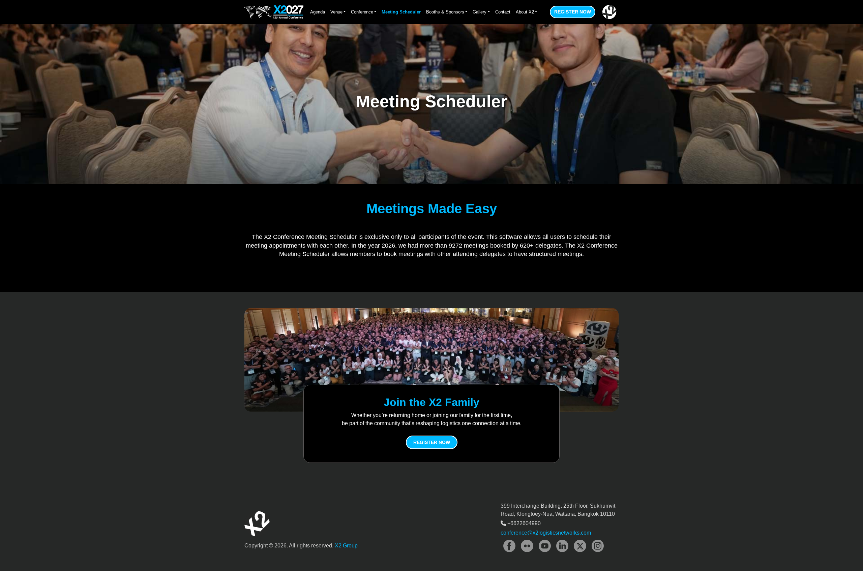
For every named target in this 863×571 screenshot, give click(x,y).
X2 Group (346, 545)
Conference (362, 11)
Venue (336, 11)
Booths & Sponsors (445, 11)
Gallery (479, 11)
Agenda (317, 11)
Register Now (572, 11)
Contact (502, 11)
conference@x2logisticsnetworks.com (546, 533)
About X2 (525, 11)
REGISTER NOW (431, 442)
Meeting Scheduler (401, 11)
